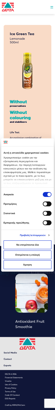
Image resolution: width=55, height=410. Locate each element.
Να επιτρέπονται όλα (27, 244)
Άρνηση (27, 264)
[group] (31, 301)
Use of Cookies (11, 384)
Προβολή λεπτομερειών (33, 235)
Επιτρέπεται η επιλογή (27, 255)
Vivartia (8, 381)
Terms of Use (10, 391)
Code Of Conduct (12, 395)
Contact (8, 359)
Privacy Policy (10, 388)
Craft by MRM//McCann (15, 405)
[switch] (47, 204)
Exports (7, 365)
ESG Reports (10, 398)
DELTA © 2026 (10, 374)
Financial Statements (14, 377)
